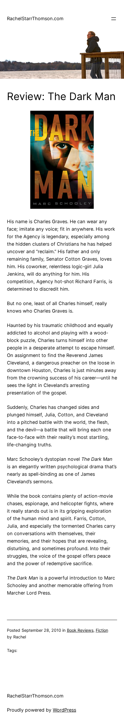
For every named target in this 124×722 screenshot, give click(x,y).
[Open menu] (113, 18)
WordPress (64, 710)
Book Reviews (80, 630)
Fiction (102, 630)
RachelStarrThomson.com (35, 18)
